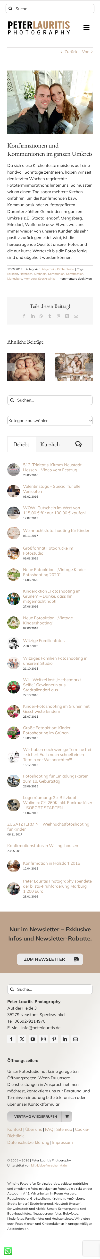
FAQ (49, 1129)
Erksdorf (12, 274)
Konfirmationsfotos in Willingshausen (42, 845)
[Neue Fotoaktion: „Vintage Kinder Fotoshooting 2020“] (13, 571)
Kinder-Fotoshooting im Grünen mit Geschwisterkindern (56, 709)
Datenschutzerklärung (28, 1142)
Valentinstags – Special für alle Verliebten (51, 489)
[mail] (75, 1039)
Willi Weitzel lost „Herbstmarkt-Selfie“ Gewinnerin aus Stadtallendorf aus (53, 684)
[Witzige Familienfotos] (13, 640)
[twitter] (22, 1039)
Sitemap (64, 1129)
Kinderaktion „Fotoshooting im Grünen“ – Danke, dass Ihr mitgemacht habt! (52, 596)
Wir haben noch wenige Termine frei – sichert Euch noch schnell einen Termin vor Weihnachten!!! (57, 754)
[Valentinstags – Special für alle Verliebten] (13, 488)
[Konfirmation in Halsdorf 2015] (13, 862)
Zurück (71, 51)
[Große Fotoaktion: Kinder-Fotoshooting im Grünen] (13, 729)
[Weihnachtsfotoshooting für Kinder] (13, 529)
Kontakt (14, 1129)
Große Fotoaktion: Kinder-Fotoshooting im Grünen (47, 730)
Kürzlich (50, 444)
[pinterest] (54, 1039)
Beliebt (21, 444)
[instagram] (43, 1039)
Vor (85, 51)
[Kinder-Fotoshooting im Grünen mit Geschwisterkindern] (13, 708)
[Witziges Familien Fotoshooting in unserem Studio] (13, 660)
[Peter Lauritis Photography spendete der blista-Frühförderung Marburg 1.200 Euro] (13, 885)
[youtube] (33, 1039)
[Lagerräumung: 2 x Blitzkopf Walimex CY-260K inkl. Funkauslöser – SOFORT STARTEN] (13, 802)
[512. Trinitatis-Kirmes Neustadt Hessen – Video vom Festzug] (13, 466)
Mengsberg (14, 278)
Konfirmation (74, 274)
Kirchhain (40, 274)
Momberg (30, 278)
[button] (11, 367)
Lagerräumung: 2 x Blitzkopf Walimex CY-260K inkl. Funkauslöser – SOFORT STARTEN (57, 802)
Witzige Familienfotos (44, 640)
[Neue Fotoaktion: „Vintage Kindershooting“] (13, 619)
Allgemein (49, 269)
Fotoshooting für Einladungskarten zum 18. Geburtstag (56, 778)
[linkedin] (65, 1039)
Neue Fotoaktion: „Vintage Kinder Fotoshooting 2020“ (54, 572)
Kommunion (56, 274)
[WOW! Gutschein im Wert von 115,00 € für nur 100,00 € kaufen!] (13, 509)
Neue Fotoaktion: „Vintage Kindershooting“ (48, 620)
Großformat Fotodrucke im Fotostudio (48, 550)
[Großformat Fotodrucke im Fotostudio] (13, 550)
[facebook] (11, 1039)
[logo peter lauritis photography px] (39, 22)
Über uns (33, 1129)
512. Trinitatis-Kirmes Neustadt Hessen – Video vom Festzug (52, 467)
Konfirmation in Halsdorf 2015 (51, 863)
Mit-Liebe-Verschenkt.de (49, 1165)
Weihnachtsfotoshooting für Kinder (56, 530)
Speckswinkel (47, 278)
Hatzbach (26, 274)
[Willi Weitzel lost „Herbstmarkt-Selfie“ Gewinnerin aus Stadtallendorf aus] (13, 684)
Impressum (62, 1142)
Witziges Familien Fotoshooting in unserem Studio (55, 661)
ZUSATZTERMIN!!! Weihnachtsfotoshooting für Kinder (48, 826)
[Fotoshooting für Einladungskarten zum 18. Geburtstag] (13, 777)
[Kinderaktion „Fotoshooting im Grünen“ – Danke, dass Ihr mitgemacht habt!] (13, 595)
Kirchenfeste (65, 269)
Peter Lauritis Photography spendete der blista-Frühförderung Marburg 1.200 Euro (57, 886)
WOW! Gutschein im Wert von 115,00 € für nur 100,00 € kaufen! (54, 510)
